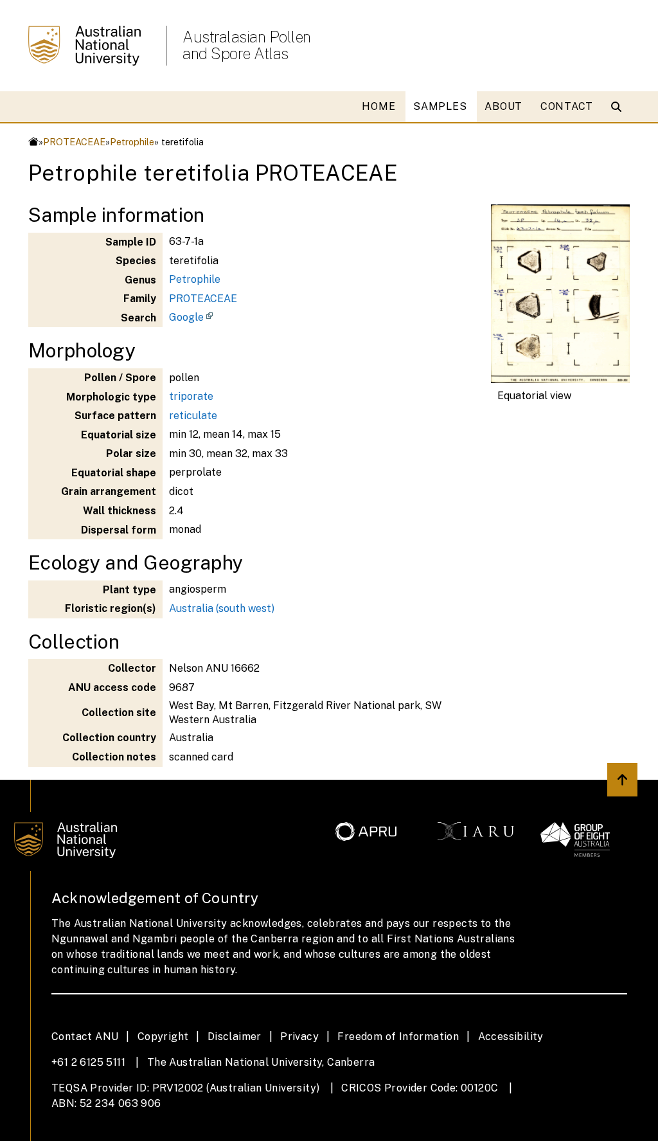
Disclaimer (235, 1036)
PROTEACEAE (74, 141)
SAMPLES (440, 106)
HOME (378, 106)
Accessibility (511, 1036)
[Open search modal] (619, 107)
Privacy (299, 1036)
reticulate (193, 415)
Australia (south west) (221, 608)
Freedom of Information (398, 1036)
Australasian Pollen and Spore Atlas (246, 45)
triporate (191, 396)
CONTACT (566, 106)
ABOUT (503, 106)
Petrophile (132, 141)
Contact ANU (84, 1036)
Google (186, 317)
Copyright (163, 1036)
